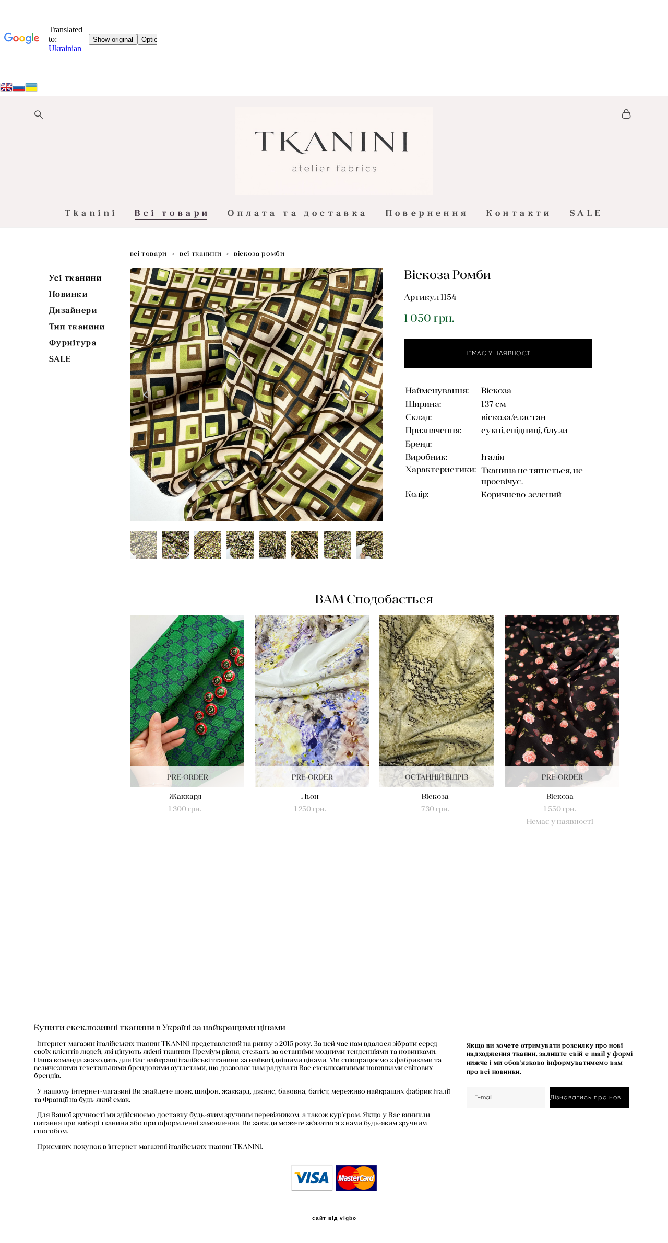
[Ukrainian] (19, 89)
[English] (6, 89)
